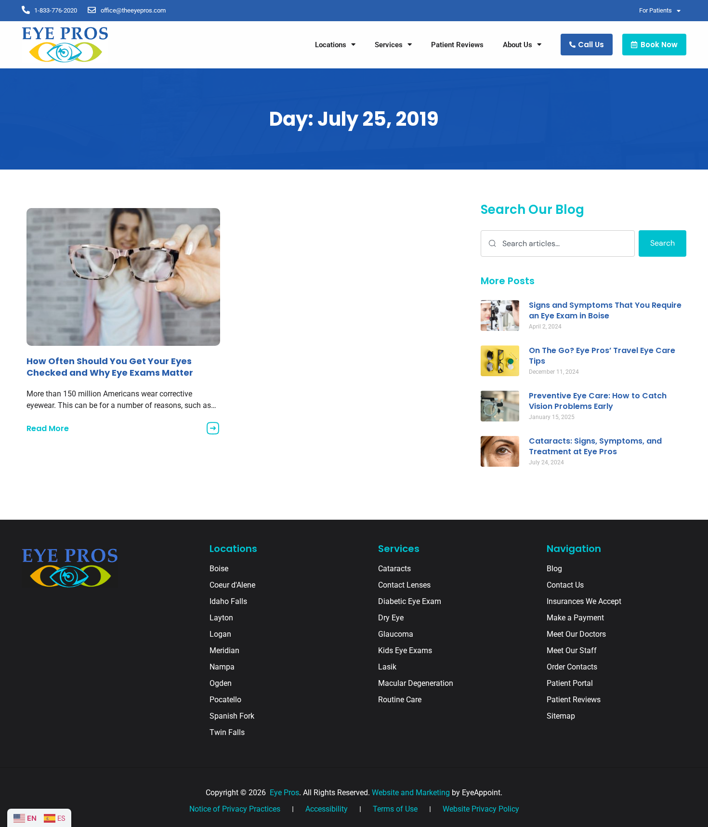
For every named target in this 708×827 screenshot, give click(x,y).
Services (389, 44)
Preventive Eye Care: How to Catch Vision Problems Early (598, 401)
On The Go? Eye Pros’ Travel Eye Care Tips (602, 356)
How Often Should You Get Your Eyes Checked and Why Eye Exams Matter (109, 367)
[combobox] (558, 243)
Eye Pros (283, 792)
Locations (330, 44)
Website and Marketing (411, 792)
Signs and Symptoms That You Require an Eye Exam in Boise (605, 310)
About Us (517, 44)
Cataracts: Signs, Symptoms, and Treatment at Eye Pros (595, 446)
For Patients (655, 10)
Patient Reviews (457, 44)
